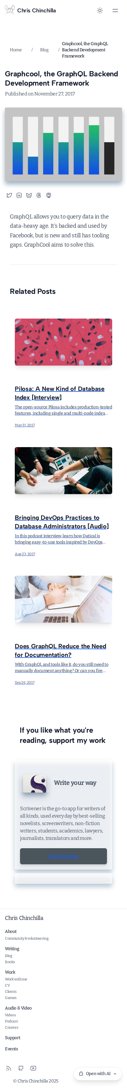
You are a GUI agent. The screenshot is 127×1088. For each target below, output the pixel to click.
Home (16, 50)
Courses (11, 1027)
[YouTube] (33, 1068)
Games (11, 998)
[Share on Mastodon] (51, 195)
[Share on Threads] (39, 195)
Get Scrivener (63, 856)
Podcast (11, 1021)
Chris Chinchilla (24, 918)
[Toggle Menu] (115, 10)
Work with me (16, 979)
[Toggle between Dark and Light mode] (100, 10)
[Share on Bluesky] (29, 195)
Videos (10, 1015)
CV (7, 985)
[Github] (21, 1068)
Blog (44, 50)
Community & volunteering (26, 938)
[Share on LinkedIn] (19, 195)
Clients (10, 991)
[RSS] (8, 1068)
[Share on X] (9, 195)
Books (10, 962)
